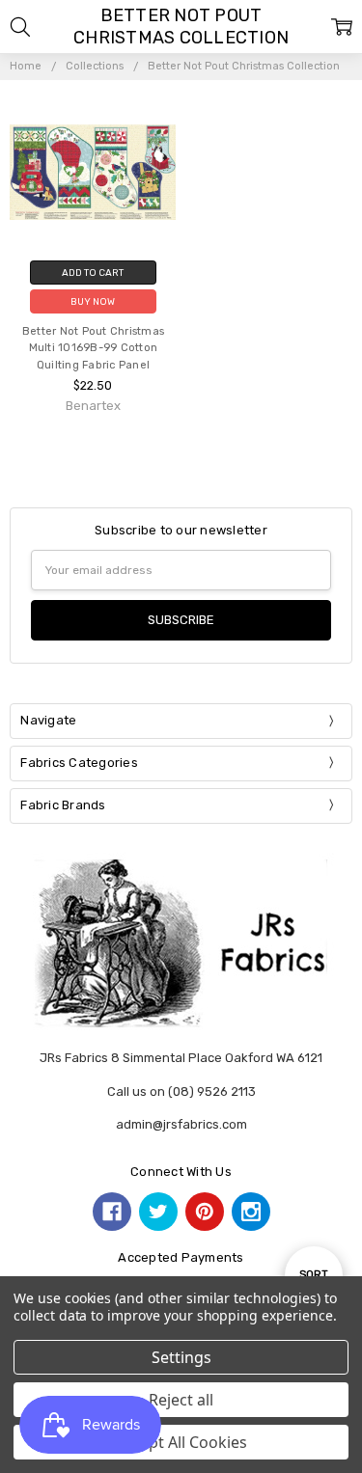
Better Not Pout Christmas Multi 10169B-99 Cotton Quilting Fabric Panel (93, 348)
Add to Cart (93, 272)
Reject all (181, 1399)
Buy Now (92, 301)
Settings (181, 1357)
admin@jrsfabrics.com (181, 1124)
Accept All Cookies (181, 1442)
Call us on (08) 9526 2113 (181, 1091)
